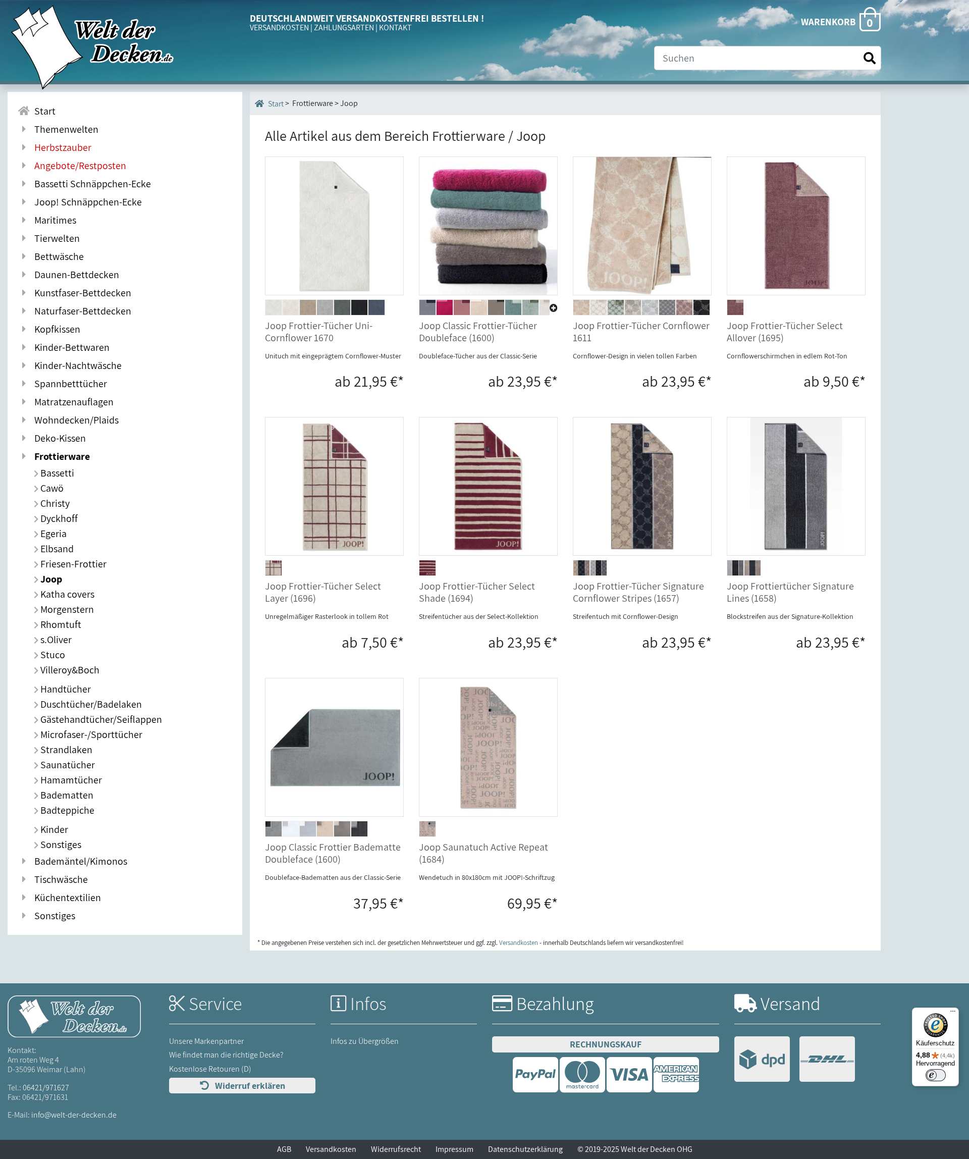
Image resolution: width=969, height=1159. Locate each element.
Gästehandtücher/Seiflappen (100, 719)
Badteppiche (66, 810)
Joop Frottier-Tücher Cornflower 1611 (641, 331)
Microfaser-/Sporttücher (90, 734)
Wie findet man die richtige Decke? (226, 1054)
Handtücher (64, 689)
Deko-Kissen (58, 438)
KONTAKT (395, 27)
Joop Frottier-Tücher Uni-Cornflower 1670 (318, 331)
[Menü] (953, 1014)
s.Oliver (55, 639)
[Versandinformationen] (794, 1060)
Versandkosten (518, 942)
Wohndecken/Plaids (74, 420)
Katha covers (66, 594)
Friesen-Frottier (72, 563)
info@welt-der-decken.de (74, 1115)
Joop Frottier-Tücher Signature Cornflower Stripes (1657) (638, 592)
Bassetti (56, 473)
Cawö (51, 488)
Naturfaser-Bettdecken (80, 311)
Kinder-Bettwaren (70, 347)
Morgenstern (66, 609)
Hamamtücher (70, 779)
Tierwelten (55, 238)
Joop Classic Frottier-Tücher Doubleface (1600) (478, 331)
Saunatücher (66, 764)
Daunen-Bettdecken (74, 274)
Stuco (51, 654)
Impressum (454, 1149)
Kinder (53, 829)
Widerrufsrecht (396, 1149)
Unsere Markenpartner (206, 1041)
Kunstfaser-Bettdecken (80, 292)
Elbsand (56, 548)
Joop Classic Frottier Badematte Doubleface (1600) (333, 853)
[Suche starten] (869, 58)
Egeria (52, 533)
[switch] (936, 1075)
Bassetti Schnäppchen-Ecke (90, 183)
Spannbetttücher (68, 383)
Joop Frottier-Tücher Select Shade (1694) (477, 592)
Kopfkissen (55, 329)
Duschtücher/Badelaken (90, 704)
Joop (50, 579)
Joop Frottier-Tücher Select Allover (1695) (785, 331)
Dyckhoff (58, 518)
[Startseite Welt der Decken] (74, 1016)
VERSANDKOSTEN (279, 27)
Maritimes (53, 220)
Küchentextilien (65, 897)
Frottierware (60, 456)
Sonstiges (59, 844)
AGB (284, 1149)
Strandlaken (65, 749)
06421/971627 (46, 1087)
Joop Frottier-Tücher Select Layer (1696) (323, 592)
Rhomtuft (59, 624)
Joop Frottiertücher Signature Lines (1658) (790, 592)
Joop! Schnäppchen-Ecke (86, 201)
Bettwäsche (57, 256)
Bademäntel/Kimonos (78, 861)
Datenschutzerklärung (525, 1149)
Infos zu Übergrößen (365, 1041)
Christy (54, 503)
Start (43, 111)
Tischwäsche (59, 879)
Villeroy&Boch (68, 669)
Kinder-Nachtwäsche (76, 365)
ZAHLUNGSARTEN (344, 27)
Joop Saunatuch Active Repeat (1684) (483, 853)
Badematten (65, 795)
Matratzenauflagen (72, 401)
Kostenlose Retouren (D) (210, 1069)
